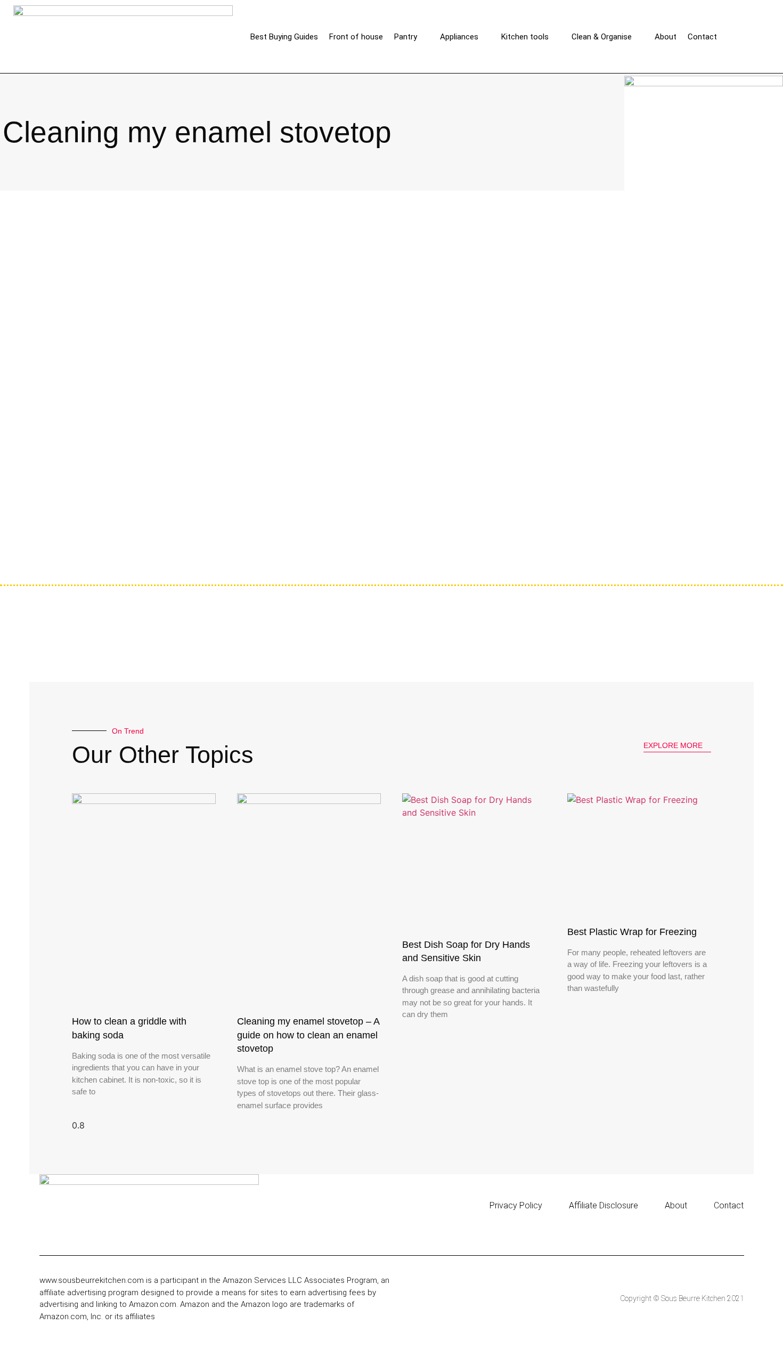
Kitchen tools (525, 37)
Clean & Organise (602, 37)
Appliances (459, 37)
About (665, 37)
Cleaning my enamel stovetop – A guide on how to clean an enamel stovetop (308, 1034)
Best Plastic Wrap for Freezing (632, 932)
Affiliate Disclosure (603, 1205)
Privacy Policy (516, 1205)
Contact (702, 37)
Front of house (356, 37)
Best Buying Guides (284, 37)
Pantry (405, 37)
